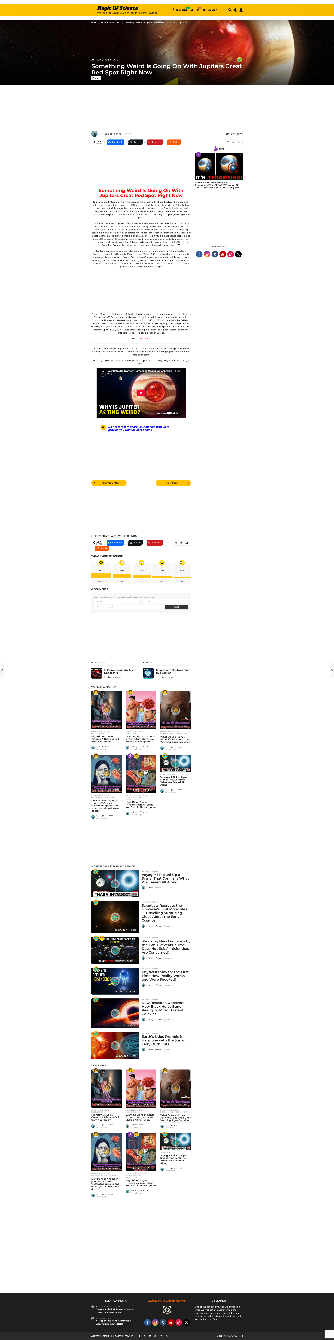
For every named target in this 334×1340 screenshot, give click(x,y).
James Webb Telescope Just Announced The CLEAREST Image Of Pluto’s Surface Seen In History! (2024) (217, 185)
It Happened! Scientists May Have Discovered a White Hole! (114, 1322)
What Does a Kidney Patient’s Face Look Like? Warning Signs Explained (175, 740)
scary (161, 581)
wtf (182, 581)
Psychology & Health (100, 732)
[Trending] (130, 756)
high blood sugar (133, 797)
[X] (238, 254)
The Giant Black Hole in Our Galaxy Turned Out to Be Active (114, 1311)
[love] (102, 938)
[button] (93, 10)
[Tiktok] (230, 254)
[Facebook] (199, 254)
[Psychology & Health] (96, 692)
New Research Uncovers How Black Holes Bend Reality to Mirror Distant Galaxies (163, 1008)
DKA (146, 795)
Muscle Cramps (98, 733)
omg (142, 581)
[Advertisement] (167, 106)
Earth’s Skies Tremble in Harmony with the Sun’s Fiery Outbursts (163, 1040)
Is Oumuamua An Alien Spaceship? (120, 671)
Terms (106, 1336)
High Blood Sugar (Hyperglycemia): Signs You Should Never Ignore (141, 805)
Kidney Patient (180, 733)
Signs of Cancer (132, 733)
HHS (151, 795)
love (122, 581)
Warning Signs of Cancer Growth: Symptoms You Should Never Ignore (141, 739)
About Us (96, 1336)
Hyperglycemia (132, 799)
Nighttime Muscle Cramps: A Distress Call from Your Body (105, 739)
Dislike (101, 581)
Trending (182, 9)
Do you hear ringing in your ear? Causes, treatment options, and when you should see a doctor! (105, 805)
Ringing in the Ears (99, 797)
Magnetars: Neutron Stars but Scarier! (173, 671)
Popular (211, 9)
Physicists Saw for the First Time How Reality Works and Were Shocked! (165, 976)
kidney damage (166, 733)
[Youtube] (222, 254)
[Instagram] (207, 254)
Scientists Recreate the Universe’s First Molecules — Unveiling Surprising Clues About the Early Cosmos (164, 912)
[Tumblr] (215, 254)
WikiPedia (145, 338)
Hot (197, 9)
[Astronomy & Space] (239, 59)
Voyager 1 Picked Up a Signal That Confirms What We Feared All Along (173, 781)
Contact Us (117, 1336)
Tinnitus (112, 797)
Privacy (129, 1336)
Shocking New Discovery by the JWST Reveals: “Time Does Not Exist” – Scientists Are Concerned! (166, 947)
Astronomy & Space (104, 59)
